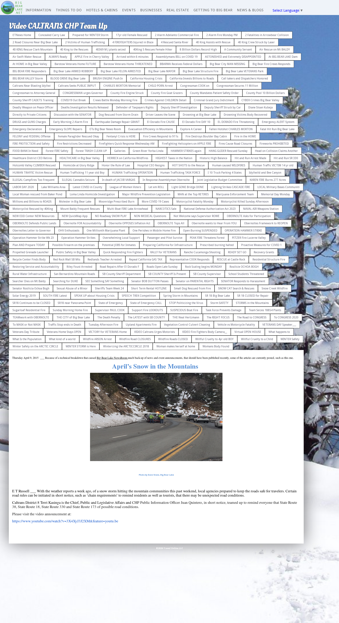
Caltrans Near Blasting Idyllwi (32, 85)
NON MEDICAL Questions (150, 216)
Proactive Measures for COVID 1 (261, 245)
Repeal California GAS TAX (145, 259)
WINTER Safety (290, 339)
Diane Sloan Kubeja (260, 107)
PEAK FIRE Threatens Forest (207, 237)
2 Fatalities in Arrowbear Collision (267, 35)
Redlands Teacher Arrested (105, 259)
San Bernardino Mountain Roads (74, 274)
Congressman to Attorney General (34, 93)
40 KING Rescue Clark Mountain (33, 49)
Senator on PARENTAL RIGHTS (195, 281)
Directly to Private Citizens (29, 114)
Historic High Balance (213, 158)
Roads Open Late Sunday (162, 266)
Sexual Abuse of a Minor (72, 288)
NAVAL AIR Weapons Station (261, 208)
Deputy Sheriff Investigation (179, 107)
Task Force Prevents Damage (223, 310)
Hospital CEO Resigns (151, 165)
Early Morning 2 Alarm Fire (70, 122)
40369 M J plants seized (111, 49)
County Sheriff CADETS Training (33, 100)
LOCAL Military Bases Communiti (278, 187)
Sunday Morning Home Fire (70, 310)
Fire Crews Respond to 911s (160, 136)
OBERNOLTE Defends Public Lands (34, 223)
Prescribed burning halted (217, 245)
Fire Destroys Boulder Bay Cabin (206, 136)
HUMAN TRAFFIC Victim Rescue (33, 172)
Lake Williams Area (53, 187)
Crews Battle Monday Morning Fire (115, 100)
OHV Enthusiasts (68, 230)
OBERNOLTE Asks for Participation (249, 216)
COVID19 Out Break (73, 100)
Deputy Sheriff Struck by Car (222, 107)
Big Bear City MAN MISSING (227, 64)
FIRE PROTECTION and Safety (31, 143)
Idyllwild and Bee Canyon (265, 172)
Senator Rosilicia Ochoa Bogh (31, 288)
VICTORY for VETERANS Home (108, 332)
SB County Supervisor (207, 274)
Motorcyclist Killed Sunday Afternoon (245, 201)
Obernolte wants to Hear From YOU (214, 223)
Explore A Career (191, 129)
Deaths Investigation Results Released (85, 107)
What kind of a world (62, 339)
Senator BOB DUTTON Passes (149, 281)
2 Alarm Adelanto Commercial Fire (177, 35)
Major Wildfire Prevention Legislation (146, 194)
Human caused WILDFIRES (228, 165)
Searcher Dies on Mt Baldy (29, 281)
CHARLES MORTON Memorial (122, 85)
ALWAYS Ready (58, 56)
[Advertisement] (324, 81)
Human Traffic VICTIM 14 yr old (273, 165)
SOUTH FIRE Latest (55, 295)
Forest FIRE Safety (57, 151)
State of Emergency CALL (146, 303)
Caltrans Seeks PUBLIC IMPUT (77, 85)
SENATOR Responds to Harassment (243, 281)
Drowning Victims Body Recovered (245, 114)
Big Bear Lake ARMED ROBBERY (73, 71)
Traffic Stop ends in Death (64, 324)
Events (129, 10)
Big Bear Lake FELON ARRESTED (121, 71)
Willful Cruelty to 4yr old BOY (214, 339)
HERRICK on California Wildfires (127, 158)
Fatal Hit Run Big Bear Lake (277, 129)
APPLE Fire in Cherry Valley (92, 56)
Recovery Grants (264, 252)
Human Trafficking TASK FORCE (180, 172)
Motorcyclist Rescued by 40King (33, 208)
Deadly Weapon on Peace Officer (33, 107)
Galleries (119, 151)
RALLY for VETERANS (163, 252)
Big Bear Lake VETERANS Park (244, 71)
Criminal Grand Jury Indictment (214, 100)
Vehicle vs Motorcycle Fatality (236, 324)
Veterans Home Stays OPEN (64, 332)
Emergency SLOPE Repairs (65, 129)
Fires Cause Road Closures (235, 143)
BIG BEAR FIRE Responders (29, 71)
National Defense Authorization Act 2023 (210, 208)
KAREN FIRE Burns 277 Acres (268, 180)
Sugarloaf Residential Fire (29, 310)
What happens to (279, 332)
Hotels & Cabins (102, 10)
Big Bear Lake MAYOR (161, 71)
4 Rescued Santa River (174, 42)
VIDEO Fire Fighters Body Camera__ (204, 332)
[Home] (7, 8)
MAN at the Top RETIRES (193, 194)
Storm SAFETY (219, 303)
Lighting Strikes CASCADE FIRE (230, 187)
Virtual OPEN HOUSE (247, 332)
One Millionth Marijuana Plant (106, 230)
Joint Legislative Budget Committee (219, 180)
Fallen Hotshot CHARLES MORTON (231, 129)
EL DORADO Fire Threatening (236, 122)
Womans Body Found (216, 346)
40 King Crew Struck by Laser (256, 42)
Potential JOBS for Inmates (119, 245)
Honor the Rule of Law (116, 165)
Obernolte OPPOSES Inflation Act (129, 223)
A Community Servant (238, 49)
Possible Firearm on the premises (73, 245)
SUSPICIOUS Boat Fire (184, 310)
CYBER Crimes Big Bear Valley (260, 100)
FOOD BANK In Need (25, 151)
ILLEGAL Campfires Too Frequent (34, 180)
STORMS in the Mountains (252, 303)
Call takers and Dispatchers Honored (244, 78)
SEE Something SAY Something (104, 281)
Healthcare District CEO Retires (32, 158)
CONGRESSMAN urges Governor (83, 93)
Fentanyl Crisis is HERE (121, 136)
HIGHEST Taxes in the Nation (174, 158)
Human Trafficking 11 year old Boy (82, 172)
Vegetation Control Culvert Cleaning (187, 324)
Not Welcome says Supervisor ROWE (196, 216)
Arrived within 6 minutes (132, 56)
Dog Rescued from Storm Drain (118, 114)
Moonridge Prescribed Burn (116, 201)
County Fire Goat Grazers (167, 93)
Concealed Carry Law (51, 35)
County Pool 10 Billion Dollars (265, 93)
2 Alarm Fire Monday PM (222, 35)
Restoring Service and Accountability (36, 266)
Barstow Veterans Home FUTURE (75, 64)
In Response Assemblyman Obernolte (166, 180)
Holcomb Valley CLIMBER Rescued (34, 165)
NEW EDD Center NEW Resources (33, 216)
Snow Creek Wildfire (275, 288)
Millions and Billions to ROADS (32, 201)
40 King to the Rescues (74, 49)
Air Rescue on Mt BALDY (274, 49)
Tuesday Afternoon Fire (103, 324)
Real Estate (177, 10)
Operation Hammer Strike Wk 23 (33, 237)
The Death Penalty (108, 317)
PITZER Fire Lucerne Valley (249, 237)
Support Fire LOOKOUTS (147, 310)
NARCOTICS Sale (166, 208)
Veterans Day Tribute (26, 332)
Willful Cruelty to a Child (257, 339)
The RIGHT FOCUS (218, 317)
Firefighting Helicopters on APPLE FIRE (186, 143)
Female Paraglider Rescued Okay (78, 136)
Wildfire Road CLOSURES (135, 339)
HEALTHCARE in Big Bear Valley (80, 158)
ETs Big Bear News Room (105, 129)
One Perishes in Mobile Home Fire (154, 230)
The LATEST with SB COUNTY (146, 317)
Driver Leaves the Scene (160, 114)
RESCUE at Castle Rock (231, 259)
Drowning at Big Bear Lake (199, 114)
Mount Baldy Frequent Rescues (80, 208)
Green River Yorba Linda (148, 151)
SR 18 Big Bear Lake (217, 295)
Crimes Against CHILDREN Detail (165, 100)
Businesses (151, 10)
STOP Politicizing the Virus (186, 303)
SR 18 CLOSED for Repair (253, 295)
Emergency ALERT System (278, 122)
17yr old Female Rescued (131, 35)
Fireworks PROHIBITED (274, 143)
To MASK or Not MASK (27, 324)
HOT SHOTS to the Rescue (188, 165)
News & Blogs (250, 10)
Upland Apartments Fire (141, 324)
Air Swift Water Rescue (27, 56)
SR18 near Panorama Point (74, 303)
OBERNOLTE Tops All (171, 223)
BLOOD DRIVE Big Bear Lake (67, 78)
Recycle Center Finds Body (29, 259)
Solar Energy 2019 (24, 295)
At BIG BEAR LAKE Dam (283, 56)
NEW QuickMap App (75, 216)
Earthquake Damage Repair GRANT (117, 122)
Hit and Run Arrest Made (250, 158)
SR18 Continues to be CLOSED (31, 303)
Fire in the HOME (245, 136)
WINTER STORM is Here (81, 346)
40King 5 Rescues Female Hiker (152, 49)
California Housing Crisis (146, 78)
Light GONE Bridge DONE (187, 187)
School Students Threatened (246, 274)
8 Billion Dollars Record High (198, 49)
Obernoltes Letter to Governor (32, 230)
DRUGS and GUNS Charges (29, 122)
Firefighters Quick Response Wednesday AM (126, 143)
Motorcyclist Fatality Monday (194, 201)
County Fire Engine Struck (127, 93)
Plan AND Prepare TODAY (29, 245)
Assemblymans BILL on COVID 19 (177, 56)
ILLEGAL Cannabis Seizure (78, 180)
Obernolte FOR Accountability (82, 223)
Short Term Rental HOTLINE (149, 288)
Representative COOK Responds (189, 259)
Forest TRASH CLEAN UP (91, 151)
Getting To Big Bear (213, 10)
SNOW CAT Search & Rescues (236, 288)
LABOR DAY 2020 (23, 187)
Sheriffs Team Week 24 (109, 288)
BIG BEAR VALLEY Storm (28, 78)
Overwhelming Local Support (121, 237)
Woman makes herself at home (175, 346)
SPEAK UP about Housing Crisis (94, 295)
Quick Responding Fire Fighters (123, 252)
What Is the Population (27, 339)
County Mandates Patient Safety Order (214, 93)
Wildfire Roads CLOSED (173, 339)
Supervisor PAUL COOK (109, 310)
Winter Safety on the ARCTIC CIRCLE (35, 346)
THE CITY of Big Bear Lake (73, 317)
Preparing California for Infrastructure (168, 245)
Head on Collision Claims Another (276, 151)
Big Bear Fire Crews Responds (271, 64)
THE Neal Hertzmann (185, 317)
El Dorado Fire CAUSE (161, 122)
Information (38, 10)
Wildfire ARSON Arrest (97, 339)
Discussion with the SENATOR (72, 114)
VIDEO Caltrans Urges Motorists (154, 332)
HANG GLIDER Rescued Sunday (228, 151)
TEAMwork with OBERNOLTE (31, 317)
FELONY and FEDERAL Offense (31, 136)
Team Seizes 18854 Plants (265, 310)
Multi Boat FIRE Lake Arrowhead (127, 208)
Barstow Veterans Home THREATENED (128, 64)
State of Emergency (111, 303)
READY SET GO (237, 252)
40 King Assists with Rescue (213, 42)
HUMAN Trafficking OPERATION (132, 172)
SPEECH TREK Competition (139, 295)
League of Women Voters (125, 187)
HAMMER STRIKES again (186, 151)
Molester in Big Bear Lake (75, 201)
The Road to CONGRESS (251, 317)
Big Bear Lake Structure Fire (200, 71)
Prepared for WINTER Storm (90, 35)
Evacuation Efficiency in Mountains (150, 129)
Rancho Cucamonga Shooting (202, 252)
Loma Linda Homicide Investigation (92, 194)
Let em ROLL (156, 187)
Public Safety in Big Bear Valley (76, 252)
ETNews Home (22, 35)
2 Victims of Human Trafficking (85, 42)
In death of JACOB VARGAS (118, 180)
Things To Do (69, 10)
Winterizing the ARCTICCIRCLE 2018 (126, 346)
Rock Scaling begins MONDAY (203, 266)
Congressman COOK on (194, 85)
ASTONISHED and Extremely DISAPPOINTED (233, 56)
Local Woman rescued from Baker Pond (37, 194)
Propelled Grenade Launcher (31, 252)
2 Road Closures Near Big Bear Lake (35, 42)
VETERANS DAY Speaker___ (279, 324)
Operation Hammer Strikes (78, 237)
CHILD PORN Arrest (160, 85)
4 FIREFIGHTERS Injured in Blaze (132, 42)
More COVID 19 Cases (155, 201)
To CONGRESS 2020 (286, 317)
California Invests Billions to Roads (192, 78)
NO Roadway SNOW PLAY (111, 216)
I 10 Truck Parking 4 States (225, 172)
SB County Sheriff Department (121, 274)
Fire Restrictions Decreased (74, 143)
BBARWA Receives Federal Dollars (181, 64)
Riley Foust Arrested (79, 266)
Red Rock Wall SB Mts (66, 259)
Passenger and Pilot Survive (164, 237)
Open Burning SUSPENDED (200, 230)
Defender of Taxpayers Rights (134, 107)
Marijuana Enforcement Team (235, 194)
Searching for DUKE (65, 281)
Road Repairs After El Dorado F (119, 266)
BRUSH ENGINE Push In (108, 78)
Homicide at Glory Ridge (78, 165)
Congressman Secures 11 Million (237, 85)
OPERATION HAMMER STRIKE (243, 230)
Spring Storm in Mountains (180, 295)
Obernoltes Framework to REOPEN (266, 223)
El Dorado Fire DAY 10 (196, 122)
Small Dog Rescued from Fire (192, 288)
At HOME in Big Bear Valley (30, 64)
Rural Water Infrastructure (30, 274)
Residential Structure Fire (268, 259)
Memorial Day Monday (275, 194)
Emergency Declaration (27, 129)
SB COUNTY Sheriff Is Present (167, 274)
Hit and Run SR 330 (286, 158)
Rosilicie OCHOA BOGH (244, 266)
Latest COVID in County (87, 187)
